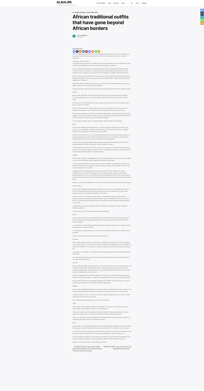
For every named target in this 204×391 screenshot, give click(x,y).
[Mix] (92, 51)
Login (109, 3)
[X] (77, 51)
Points (123, 3)
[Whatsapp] (95, 51)
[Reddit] (80, 51)
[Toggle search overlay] (128, 3)
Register (144, 3)
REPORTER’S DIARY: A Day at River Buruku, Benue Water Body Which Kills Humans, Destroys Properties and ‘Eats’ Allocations (87, 349)
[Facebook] (74, 51)
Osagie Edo (84, 35)
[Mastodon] (89, 51)
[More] (99, 51)
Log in (137, 3)
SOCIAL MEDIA (101, 3)
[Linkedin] (83, 51)
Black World (90, 12)
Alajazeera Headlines (79, 12)
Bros (96, 12)
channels (115, 3)
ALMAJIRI (64, 2)
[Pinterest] (86, 51)
